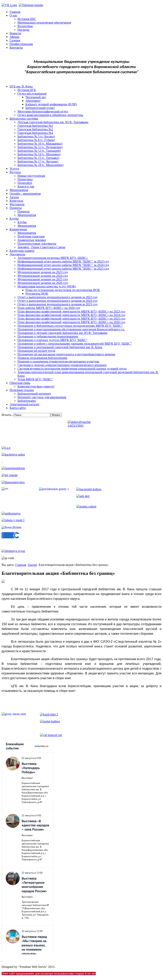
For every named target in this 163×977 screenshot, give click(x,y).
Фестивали (17, 204)
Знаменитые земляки (31, 240)
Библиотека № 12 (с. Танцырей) (39, 150)
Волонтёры (25, 26)
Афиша (14, 36)
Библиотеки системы (24, 118)
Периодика (25, 179)
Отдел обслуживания (31, 93)
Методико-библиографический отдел (42, 111)
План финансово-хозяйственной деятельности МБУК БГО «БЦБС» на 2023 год (71, 311)
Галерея (15, 40)
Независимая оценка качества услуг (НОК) (46, 286)
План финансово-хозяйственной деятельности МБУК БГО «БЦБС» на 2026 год (71, 322)
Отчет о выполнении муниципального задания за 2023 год (57, 297)
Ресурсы (15, 172)
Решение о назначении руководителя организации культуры (58, 361)
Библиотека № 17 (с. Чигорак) (37, 161)
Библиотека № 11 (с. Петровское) (39, 147)
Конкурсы (16, 200)
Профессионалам (21, 44)
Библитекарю (26, 400)
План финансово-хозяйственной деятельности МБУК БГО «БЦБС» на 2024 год (71, 315)
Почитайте (24, 183)
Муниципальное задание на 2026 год (42, 283)
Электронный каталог (25, 404)
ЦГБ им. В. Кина (21, 86)
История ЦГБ (26, 90)
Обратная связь (20, 383)
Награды (23, 29)
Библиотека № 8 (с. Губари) (36, 140)
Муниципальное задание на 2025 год (42, 279)
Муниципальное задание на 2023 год (42, 272)
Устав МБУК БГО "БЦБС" (35, 379)
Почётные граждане (31, 236)
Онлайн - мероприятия (25, 193)
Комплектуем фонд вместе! (35, 386)
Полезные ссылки (22, 390)
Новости (15, 33)
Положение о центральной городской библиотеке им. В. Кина (59, 347)
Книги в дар (25, 186)
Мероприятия (19, 190)
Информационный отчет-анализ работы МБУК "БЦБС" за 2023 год (63, 261)
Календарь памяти (22, 250)
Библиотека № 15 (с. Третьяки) (38, 158)
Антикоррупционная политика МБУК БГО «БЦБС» (52, 258)
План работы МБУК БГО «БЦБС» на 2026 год (48, 308)
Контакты (16, 47)
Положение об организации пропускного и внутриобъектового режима (66, 354)
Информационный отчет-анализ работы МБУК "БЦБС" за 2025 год (63, 268)
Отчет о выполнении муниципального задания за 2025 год (57, 304)
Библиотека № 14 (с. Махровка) (38, 154)
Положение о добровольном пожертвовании (47, 336)
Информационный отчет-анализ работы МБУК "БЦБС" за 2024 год (63, 265)
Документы (17, 254)
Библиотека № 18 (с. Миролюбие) (40, 165)
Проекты (16, 208)
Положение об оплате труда (36, 350)
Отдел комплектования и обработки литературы (50, 115)
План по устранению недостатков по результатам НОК (62, 290)
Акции (14, 197)
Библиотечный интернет (34, 393)
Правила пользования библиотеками (42, 358)
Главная (15, 11)
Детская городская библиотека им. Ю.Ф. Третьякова (52, 122)
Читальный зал (35, 97)
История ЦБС (26, 19)
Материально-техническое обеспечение (44, 22)
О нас (13, 15)
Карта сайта (18, 408)
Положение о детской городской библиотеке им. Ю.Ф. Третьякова (62, 333)
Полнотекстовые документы (36, 243)
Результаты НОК (36, 293)
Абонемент (33, 100)
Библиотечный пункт (40, 108)
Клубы (14, 218)
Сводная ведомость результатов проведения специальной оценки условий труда (71, 368)
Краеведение (18, 229)
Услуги (14, 168)
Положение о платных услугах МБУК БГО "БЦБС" (52, 340)
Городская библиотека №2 (35, 129)
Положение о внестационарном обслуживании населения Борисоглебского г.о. (71, 329)
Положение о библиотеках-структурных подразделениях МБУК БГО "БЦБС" (70, 325)
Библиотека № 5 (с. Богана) (36, 136)
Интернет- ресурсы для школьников (41, 397)
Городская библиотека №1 (35, 125)
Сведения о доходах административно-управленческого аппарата (62, 365)
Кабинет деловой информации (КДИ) (51, 104)
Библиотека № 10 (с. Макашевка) (39, 143)
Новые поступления (31, 175)
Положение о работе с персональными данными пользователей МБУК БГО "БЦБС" (74, 343)
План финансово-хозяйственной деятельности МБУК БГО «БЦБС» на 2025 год (71, 318)
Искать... (8, 414)
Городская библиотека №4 (35, 133)
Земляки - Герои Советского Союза (41, 247)
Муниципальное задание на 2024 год (42, 275)
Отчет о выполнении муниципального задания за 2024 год (57, 300)
